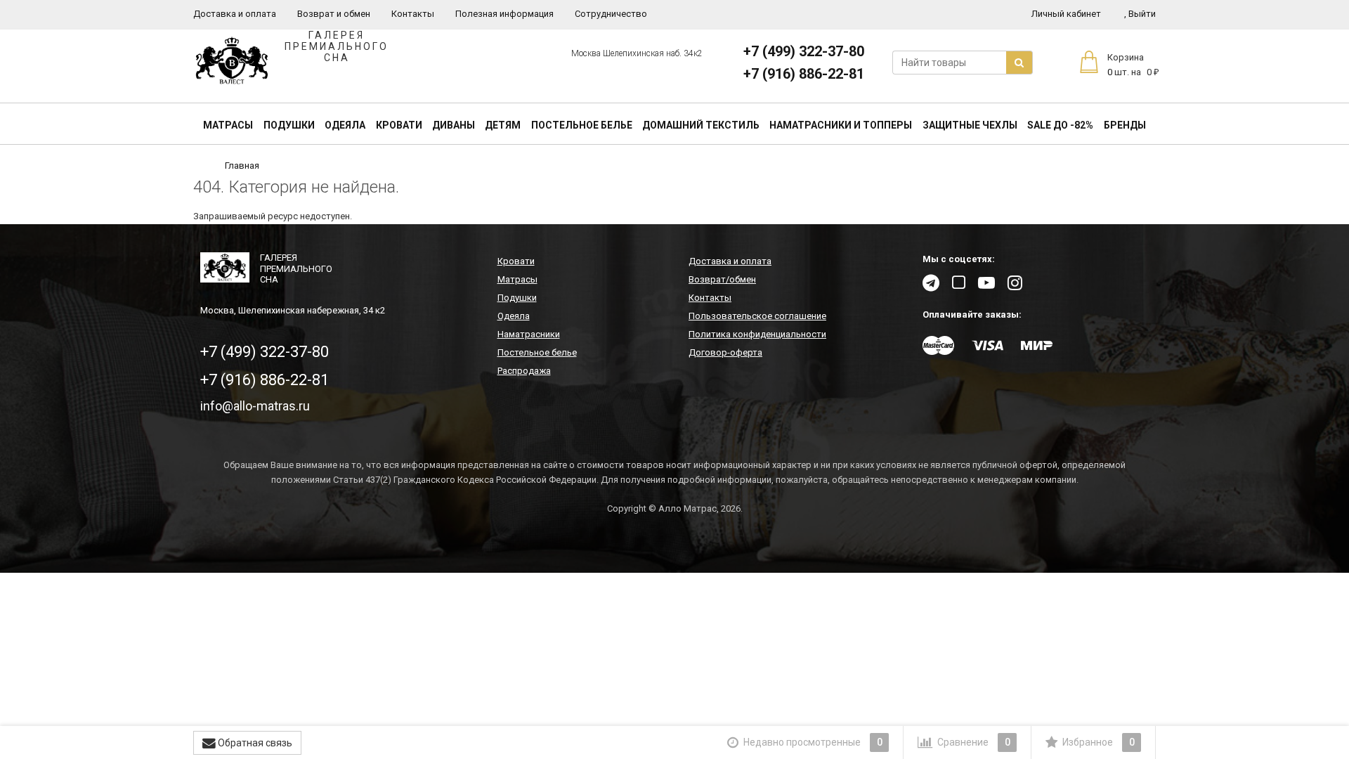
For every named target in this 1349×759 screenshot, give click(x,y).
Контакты (412, 13)
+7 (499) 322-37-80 (803, 51)
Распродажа (524, 370)
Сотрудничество (611, 13)
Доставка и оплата (234, 13)
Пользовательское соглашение (757, 316)
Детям (503, 125)
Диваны (453, 125)
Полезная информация (504, 13)
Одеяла (345, 125)
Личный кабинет (1066, 13)
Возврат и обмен (333, 13)
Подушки (289, 125)
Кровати (399, 125)
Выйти (1140, 13)
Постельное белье (581, 125)
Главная (242, 165)
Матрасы (228, 125)
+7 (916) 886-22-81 (803, 73)
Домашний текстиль (701, 125)
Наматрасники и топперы (840, 125)
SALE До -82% (1060, 125)
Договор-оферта (725, 352)
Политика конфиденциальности (757, 334)
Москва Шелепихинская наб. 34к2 (637, 53)
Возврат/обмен (722, 279)
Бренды (1125, 125)
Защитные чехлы (970, 125)
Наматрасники (528, 334)
